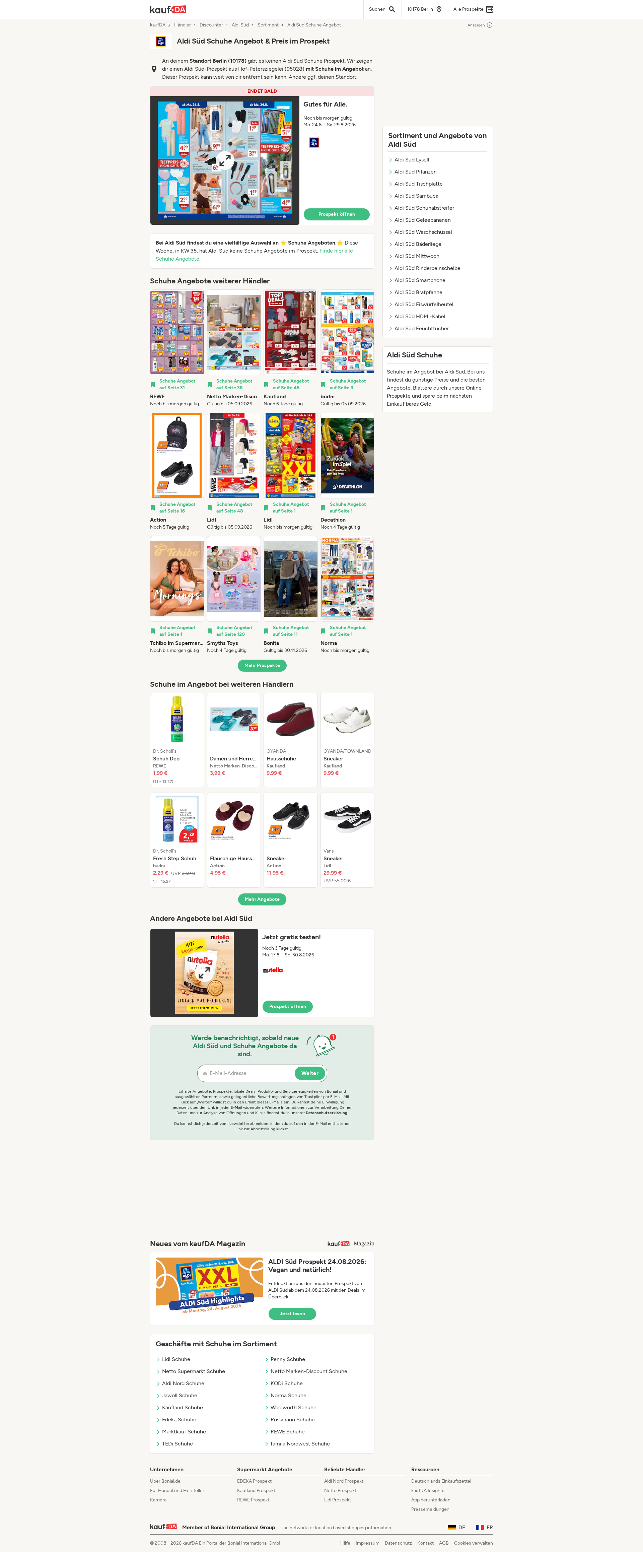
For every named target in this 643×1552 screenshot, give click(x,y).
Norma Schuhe (288, 1395)
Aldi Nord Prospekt (343, 1481)
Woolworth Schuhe (293, 1407)
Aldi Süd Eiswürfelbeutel (424, 304)
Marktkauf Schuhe (184, 1431)
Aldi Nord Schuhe (183, 1383)
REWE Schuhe (288, 1431)
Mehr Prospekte (262, 665)
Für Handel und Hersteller (177, 1490)
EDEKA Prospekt (254, 1481)
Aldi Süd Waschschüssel (423, 232)
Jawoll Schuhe (179, 1395)
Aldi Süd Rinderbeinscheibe (427, 268)
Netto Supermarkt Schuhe (193, 1371)
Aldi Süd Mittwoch (417, 256)
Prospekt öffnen (336, 214)
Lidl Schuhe (176, 1359)
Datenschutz (398, 1543)
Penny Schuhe (288, 1359)
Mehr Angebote (262, 899)
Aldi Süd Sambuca (416, 196)
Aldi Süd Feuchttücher (422, 328)
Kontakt (425, 1543)
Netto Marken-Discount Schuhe (309, 1371)
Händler (182, 25)
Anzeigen (476, 25)
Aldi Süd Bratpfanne (418, 292)
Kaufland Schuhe (182, 1407)
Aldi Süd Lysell (412, 159)
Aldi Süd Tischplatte (419, 184)
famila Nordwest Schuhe (300, 1443)
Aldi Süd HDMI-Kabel (420, 316)
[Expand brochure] (224, 160)
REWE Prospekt (253, 1500)
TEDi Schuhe (177, 1443)
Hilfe (345, 1543)
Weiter (309, 1073)
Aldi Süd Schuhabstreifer (424, 208)
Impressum (367, 1543)
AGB (444, 1543)
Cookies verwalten (473, 1543)
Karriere (158, 1500)
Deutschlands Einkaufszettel (441, 1481)
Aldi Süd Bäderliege (418, 244)
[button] (262, 155)
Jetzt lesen (292, 1314)
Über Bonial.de (165, 1481)
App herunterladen (430, 1500)
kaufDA (157, 25)
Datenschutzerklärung (326, 1112)
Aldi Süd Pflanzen (416, 171)
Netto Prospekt (340, 1490)
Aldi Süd (240, 25)
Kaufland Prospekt (256, 1490)
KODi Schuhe (287, 1383)
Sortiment (268, 25)
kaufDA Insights (427, 1490)
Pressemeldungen (430, 1509)
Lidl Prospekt (337, 1500)
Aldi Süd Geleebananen (423, 220)
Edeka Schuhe (179, 1419)
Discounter (211, 25)
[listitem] (177, 348)
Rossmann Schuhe (293, 1419)
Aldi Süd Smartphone (420, 280)
